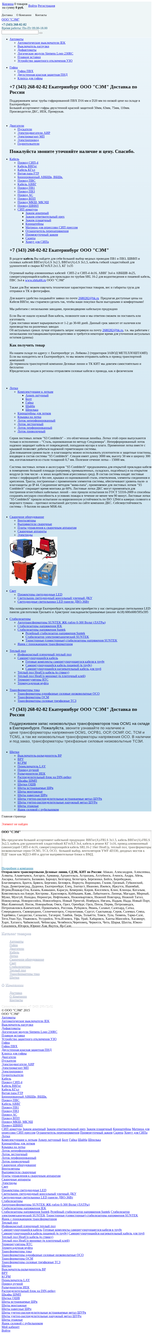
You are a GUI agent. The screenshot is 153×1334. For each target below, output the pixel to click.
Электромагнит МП (15, 1068)
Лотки (14, 955)
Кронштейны (122, 1129)
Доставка (7, 15)
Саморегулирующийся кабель (22, 1229)
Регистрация (46, 5)
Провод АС (9, 1114)
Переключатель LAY (16, 1280)
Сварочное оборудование (27, 959)
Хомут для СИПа (135, 1132)
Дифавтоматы (11, 1028)
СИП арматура (12, 1129)
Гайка (73, 1139)
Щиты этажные (12, 1319)
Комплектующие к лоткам (19, 1139)
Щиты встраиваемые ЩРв (19, 1301)
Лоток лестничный (14, 1154)
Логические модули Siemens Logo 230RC (29, 1032)
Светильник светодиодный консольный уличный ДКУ (39, 1193)
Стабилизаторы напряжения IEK (24, 1208)
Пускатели (9, 1060)
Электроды (9, 1183)
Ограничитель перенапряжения (57, 1132)
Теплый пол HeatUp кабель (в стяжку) (27, 1237)
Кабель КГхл (10, 1089)
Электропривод (12, 1071)
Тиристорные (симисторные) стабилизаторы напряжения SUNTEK (92, 1215)
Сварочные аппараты (16, 1179)
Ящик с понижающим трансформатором (29, 1219)
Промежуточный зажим (96, 1132)
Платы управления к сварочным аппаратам (31, 1175)
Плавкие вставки (13, 1035)
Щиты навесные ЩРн (16, 1309)
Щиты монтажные (14, 1305)
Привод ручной (12, 1283)
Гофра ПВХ (10, 1046)
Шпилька (94, 1139)
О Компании (23, 15)
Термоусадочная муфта (17, 1247)
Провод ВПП (11, 1118)
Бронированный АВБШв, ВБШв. (24, 1096)
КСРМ (6, 1276)
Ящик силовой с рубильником (22, 1323)
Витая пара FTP (12, 1093)
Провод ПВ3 (10, 1111)
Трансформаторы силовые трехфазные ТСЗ (31, 1262)
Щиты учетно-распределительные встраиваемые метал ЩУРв (44, 1312)
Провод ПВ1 (10, 1107)
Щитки (14, 977)
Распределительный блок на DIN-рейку (29, 1291)
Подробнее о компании (17, 868)
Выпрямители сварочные (19, 1172)
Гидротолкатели (13, 1075)
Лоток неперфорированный (20, 1150)
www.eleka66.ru (35, 280)
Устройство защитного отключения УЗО (29, 1039)
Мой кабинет (11, 1327)
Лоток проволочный (15, 1161)
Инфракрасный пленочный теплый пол (29, 1226)
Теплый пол (18, 970)
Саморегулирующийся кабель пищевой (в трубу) (35, 1233)
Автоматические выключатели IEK (26, 1021)
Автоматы (17, 941)
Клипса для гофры (14, 1053)
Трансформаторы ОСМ (17, 1258)
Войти (32, 5)
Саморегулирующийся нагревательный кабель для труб (106, 1233)
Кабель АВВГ (11, 1104)
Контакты (41, 15)
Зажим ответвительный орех (66, 1129)
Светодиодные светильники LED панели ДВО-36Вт (37, 1197)
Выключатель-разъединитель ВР (24, 1269)
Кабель (14, 952)
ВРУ (5, 1273)
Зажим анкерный (34, 1129)
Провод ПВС (11, 1100)
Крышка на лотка (13, 1147)
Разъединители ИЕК (15, 1287)
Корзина (8, 4)
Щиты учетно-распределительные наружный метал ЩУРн (41, 1316)
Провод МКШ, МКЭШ (17, 1121)
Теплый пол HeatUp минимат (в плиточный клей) (36, 1240)
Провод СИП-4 (12, 1082)
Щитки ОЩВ (11, 1298)
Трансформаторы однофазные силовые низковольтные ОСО (43, 1255)
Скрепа (118, 1132)
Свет (13, 963)
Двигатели (17, 948)
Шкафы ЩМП (11, 1294)
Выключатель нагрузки (17, 1024)
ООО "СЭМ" (11, 19)
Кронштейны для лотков (18, 1143)
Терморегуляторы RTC (17, 1244)
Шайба (82, 1139)
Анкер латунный (49, 1139)
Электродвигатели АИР (18, 1064)
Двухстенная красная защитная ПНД (27, 1050)
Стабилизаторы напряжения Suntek (26, 1211)
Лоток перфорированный (19, 1157)
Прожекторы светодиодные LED (24, 1190)
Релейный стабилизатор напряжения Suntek (80, 1211)
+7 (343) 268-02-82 (14, 24)
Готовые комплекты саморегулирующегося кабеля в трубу (82, 1229)
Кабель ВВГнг (11, 1086)
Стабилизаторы (20, 966)
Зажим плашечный (99, 1129)
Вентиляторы (11, 1168)
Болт (65, 1139)
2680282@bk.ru (88, 298)
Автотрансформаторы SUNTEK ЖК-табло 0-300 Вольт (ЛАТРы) (46, 1204)
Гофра (14, 945)
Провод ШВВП (12, 1125)
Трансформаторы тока (25, 973)
